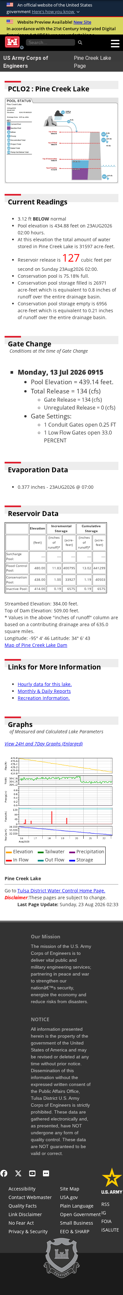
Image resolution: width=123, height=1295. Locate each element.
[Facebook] (3, 1173)
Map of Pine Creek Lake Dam (36, 645)
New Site (82, 22)
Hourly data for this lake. (45, 684)
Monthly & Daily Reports (44, 691)
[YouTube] (32, 1173)
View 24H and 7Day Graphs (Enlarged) (44, 744)
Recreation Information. (44, 698)
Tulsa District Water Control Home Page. (61, 890)
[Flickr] (46, 1173)
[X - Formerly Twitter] (18, 1173)
